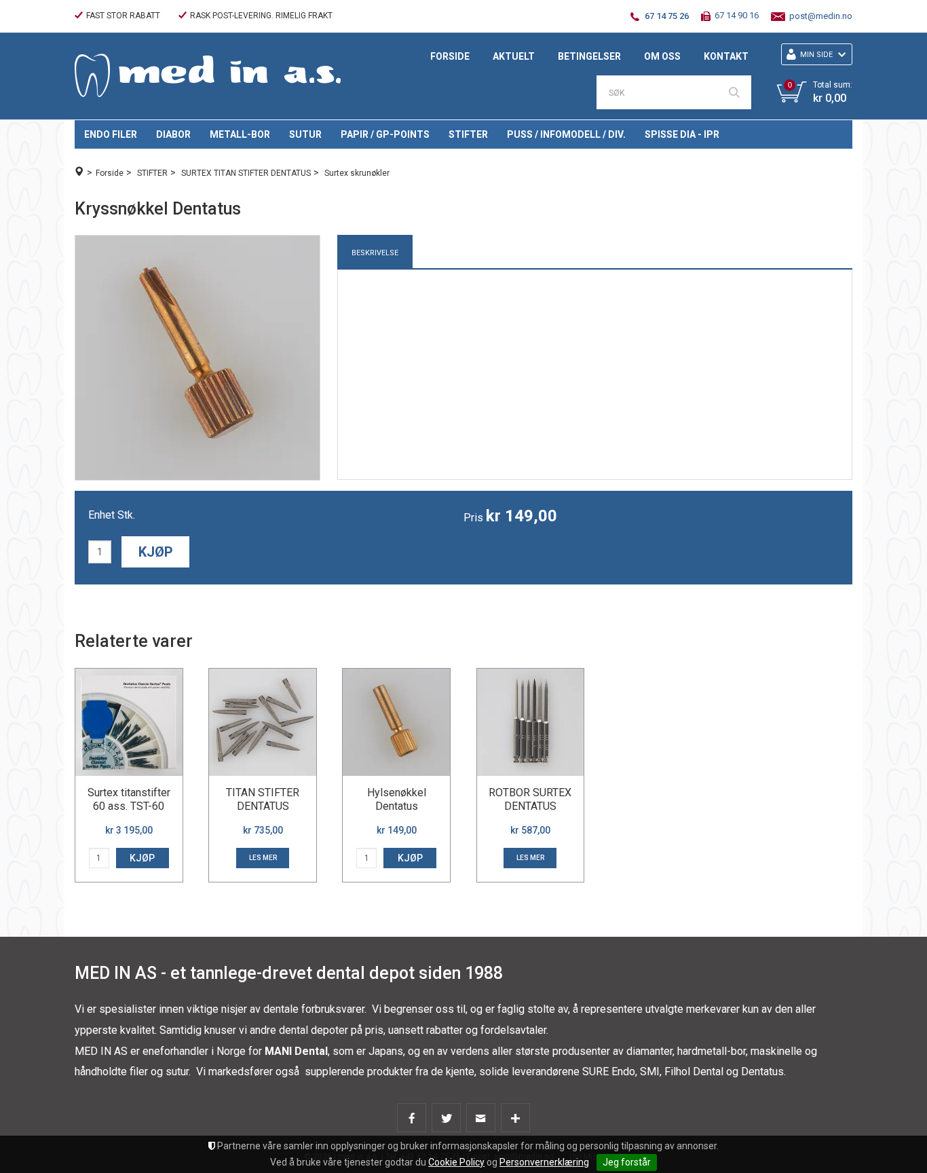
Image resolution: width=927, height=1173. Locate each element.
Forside (450, 56)
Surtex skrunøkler (357, 173)
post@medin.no (820, 16)
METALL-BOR (240, 134)
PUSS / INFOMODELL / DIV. (566, 134)
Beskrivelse (375, 252)
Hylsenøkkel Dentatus (396, 799)
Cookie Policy (456, 1162)
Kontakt (726, 56)
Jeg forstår (627, 1162)
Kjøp (142, 858)
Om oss (662, 56)
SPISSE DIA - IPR (682, 134)
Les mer (263, 857)
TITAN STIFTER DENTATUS (262, 799)
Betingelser (589, 56)
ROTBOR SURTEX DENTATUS (530, 799)
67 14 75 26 (667, 16)
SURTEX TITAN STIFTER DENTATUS (246, 173)
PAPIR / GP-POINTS (385, 134)
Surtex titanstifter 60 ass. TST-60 (129, 799)
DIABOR (173, 134)
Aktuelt (514, 56)
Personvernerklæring (544, 1162)
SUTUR (305, 134)
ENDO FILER (110, 134)
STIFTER (468, 134)
